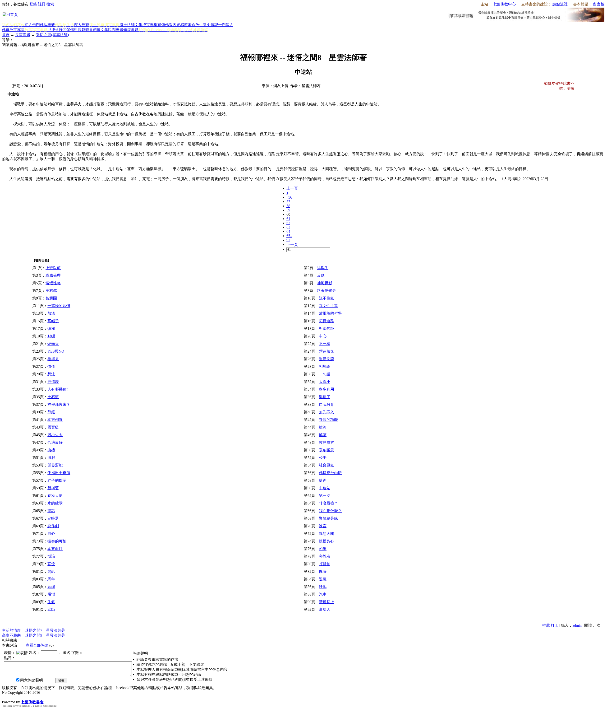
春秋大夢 (55, 496)
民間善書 (115, 30)
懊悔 (322, 571)
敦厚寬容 (326, 442)
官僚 (51, 564)
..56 (289, 197)
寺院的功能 (328, 420)
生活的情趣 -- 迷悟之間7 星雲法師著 (33, 630)
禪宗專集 (149, 25)
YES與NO (55, 351)
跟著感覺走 (326, 291)
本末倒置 (55, 420)
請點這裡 (560, 4)
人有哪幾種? (57, 389)
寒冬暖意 (326, 450)
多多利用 (326, 389)
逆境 (322, 579)
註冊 (42, 4)
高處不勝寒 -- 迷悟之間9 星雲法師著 (33, 635)
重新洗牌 (326, 359)
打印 (554, 625)
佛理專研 (47, 25)
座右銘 (51, 291)
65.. (289, 236)
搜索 (50, 4)
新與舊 (53, 488)
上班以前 (53, 268)
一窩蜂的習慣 (58, 306)
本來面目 (55, 549)
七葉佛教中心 (504, 4)
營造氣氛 (326, 351)
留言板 (598, 4)
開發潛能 (55, 465)
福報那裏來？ (58, 404)
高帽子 (53, 321)
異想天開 (326, 534)
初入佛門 (32, 25)
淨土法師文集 (131, 25)
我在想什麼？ (330, 511)
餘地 (322, 587)
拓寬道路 (326, 321)
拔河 (322, 427)
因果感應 (180, 25)
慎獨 (51, 329)
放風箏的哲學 (330, 313)
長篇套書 (85, 30)
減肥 (51, 458)
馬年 (51, 579)
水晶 (5, 697)
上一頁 (292, 188)
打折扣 (324, 564)
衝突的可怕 (56, 541)
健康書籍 (130, 30)
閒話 (51, 571)
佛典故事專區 (13, 30)
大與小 (324, 382)
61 (288, 219)
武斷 (51, 609)
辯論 (51, 556)
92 (288, 240)
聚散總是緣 (328, 518)
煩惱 (51, 594)
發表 (61, 680)
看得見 (53, 359)
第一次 (324, 496)
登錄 (33, 4)
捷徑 (322, 480)
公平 (322, 458)
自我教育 (326, 404)
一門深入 (225, 25)
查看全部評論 (37, 645)
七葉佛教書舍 (32, 702)
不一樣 (324, 344)
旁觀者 (324, 556)
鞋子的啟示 (56, 480)
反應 (321, 275)
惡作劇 (53, 526)
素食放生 (195, 25)
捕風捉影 (324, 283)
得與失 (322, 268)
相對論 (324, 366)
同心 (51, 534)
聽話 (51, 511)
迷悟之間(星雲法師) (52, 35)
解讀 (322, 435)
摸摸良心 (326, 541)
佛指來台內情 (330, 473)
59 (288, 210)
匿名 (66, 653)
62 (288, 223)
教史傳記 (210, 25)
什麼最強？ (328, 503)
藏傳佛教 (165, 25)
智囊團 (51, 298)
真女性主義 (328, 306)
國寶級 (53, 427)
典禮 (51, 450)
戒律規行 (55, 30)
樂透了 (324, 397)
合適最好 (55, 442)
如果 (322, 549)
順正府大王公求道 (25, 697)
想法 (51, 374)
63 (288, 227)
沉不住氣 (326, 298)
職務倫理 (53, 275)
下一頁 (292, 245)
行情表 (53, 382)
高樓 (51, 587)
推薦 (546, 625)
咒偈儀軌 (70, 30)
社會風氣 (326, 465)
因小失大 (55, 435)
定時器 (53, 518)
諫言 (322, 526)
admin (577, 625)
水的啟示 (55, 503)
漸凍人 (324, 609)
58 (288, 206)
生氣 (51, 602)
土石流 (53, 397)
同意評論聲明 (31, 680)
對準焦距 (326, 329)
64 (288, 231)
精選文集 (100, 30)
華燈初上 (326, 602)
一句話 (324, 374)
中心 (322, 336)
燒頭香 (53, 344)
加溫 (51, 313)
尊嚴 (51, 412)
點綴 (51, 336)
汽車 (322, 594)
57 (288, 202)
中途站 (324, 488)
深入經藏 (81, 25)
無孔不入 (326, 412)
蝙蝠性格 (53, 283)
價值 (51, 366)
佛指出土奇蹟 (58, 473)
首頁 (5, 35)
